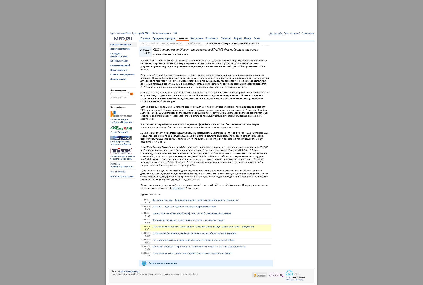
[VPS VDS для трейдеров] (293, 272)
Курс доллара (120, 33)
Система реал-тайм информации (120, 143)
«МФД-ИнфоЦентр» (129, 271)
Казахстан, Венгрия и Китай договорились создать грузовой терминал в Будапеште (196, 199)
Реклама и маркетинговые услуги (121, 165)
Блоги (247, 38)
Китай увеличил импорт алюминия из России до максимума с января (188, 219)
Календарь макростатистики (118, 55)
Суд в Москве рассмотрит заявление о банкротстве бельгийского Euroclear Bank (194, 239)
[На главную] (123, 40)
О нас (257, 38)
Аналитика (196, 38)
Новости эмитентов (120, 49)
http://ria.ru (178, 188)
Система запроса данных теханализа (122, 157)
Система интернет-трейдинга (121, 121)
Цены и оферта (117, 171)
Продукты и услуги (164, 38)
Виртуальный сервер (294, 279)
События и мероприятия (122, 74)
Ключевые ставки (119, 61)
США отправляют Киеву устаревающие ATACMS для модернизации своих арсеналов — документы (203, 226)
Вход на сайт (275, 33)
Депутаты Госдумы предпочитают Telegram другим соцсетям (184, 206)
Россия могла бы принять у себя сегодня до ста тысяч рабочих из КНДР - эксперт (194, 233)
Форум (238, 38)
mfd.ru (144, 43)
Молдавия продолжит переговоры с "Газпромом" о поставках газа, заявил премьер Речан (199, 246)
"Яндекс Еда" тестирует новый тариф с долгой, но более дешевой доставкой (192, 213)
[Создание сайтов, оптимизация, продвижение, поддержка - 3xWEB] (259, 275)
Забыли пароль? (292, 33)
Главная (145, 38)
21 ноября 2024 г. (193, 43)
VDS (290, 277)
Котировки (211, 38)
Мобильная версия (161, 33)
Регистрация (308, 33)
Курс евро (141, 33)
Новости (183, 38)
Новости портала (118, 70)
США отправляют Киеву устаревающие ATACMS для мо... (232, 43)
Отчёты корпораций (120, 65)
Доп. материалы (118, 79)
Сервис (119, 132)
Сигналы (226, 38)
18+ (175, 33)
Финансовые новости (120, 44)
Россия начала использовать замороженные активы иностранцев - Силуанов (192, 253)
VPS (287, 277)
